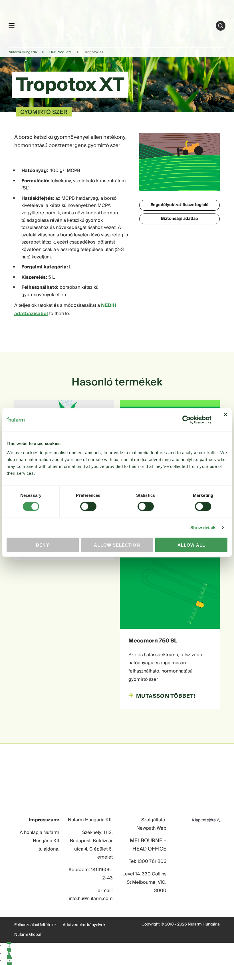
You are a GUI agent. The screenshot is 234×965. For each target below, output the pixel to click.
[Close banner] (225, 420)
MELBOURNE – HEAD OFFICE (148, 845)
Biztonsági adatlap (179, 218)
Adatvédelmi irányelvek (84, 925)
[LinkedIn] (9, 954)
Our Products (60, 52)
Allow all (191, 544)
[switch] (88, 506)
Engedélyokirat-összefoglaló (179, 204)
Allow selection (117, 544)
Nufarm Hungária (23, 52)
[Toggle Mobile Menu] (12, 25)
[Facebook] (9, 946)
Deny (42, 544)
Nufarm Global (27, 934)
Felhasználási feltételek (35, 925)
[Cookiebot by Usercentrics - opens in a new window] (186, 420)
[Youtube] (9, 961)
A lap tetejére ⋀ (205, 820)
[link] (115, 24)
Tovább (220, 26)
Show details (203, 527)
